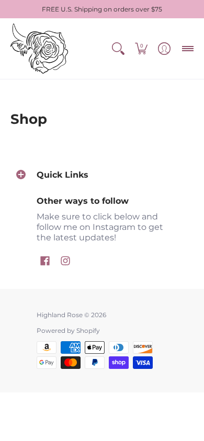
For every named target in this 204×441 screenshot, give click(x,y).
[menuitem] (118, 48)
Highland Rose (60, 315)
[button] (118, 48)
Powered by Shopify (68, 330)
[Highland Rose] (39, 48)
